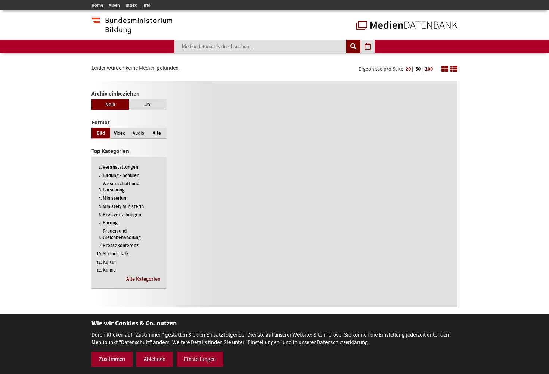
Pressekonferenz (121, 245)
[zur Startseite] (407, 26)
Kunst (109, 270)
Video (119, 133)
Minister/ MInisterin (123, 206)
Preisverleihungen (122, 214)
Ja (147, 104)
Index (131, 5)
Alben (114, 5)
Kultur (109, 262)
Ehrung (110, 222)
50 (418, 68)
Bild (101, 133)
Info (146, 5)
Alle (157, 133)
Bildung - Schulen (121, 175)
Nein (110, 104)
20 (408, 68)
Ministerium (115, 198)
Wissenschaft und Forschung (121, 186)
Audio (138, 133)
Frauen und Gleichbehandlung (122, 234)
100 (429, 68)
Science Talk (116, 253)
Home (97, 5)
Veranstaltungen (120, 167)
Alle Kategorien (143, 279)
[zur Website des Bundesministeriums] (132, 30)
